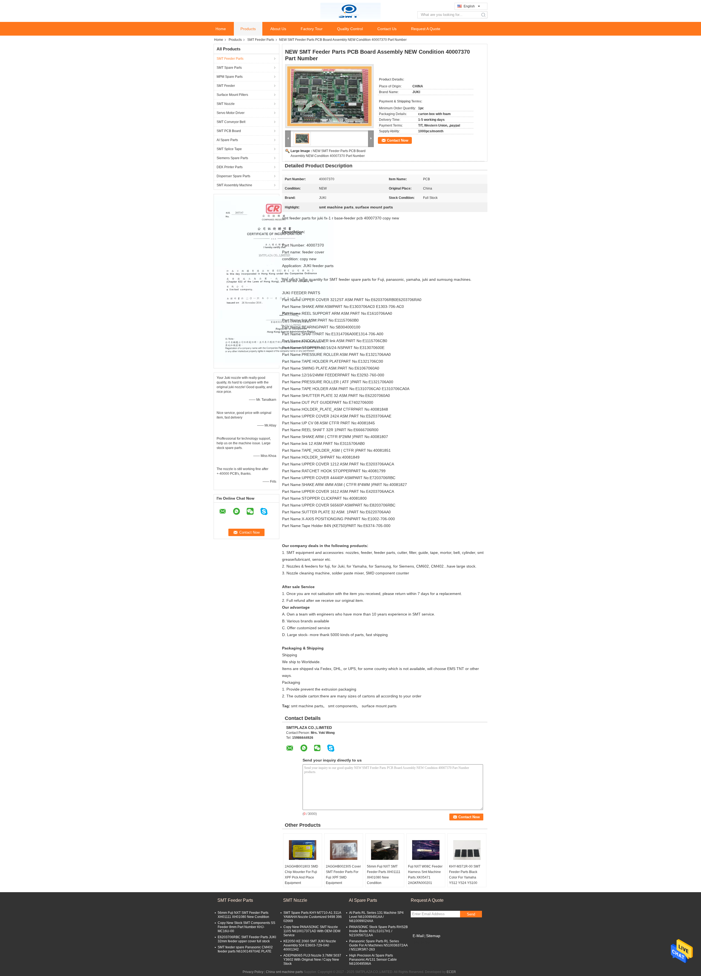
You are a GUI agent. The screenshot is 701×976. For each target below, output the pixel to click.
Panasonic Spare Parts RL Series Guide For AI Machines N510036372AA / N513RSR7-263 (378, 945)
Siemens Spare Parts (232, 158)
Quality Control (350, 29)
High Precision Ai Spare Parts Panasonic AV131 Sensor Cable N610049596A (373, 960)
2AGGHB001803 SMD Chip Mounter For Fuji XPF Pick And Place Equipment (301, 875)
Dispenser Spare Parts (233, 176)
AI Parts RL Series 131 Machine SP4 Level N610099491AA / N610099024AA (376, 917)
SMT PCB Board (229, 131)
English (469, 6)
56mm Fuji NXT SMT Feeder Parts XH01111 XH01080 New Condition (383, 875)
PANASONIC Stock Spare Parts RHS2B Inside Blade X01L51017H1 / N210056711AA (378, 931)
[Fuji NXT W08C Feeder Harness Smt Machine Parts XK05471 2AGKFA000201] (426, 850)
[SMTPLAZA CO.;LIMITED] (350, 11)
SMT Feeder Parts (260, 40)
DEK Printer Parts (230, 167)
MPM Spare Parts (230, 77)
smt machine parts (307, 706)
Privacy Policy (253, 972)
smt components (342, 706)
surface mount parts (379, 706)
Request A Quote (425, 29)
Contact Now (397, 140)
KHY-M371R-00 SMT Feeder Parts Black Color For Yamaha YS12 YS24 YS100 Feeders (464, 877)
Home (221, 29)
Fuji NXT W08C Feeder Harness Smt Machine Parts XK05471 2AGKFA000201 (425, 875)
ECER (451, 972)
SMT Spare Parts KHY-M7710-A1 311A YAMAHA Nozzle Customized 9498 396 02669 (312, 917)
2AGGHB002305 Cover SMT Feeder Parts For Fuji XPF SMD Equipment (343, 875)
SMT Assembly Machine (234, 185)
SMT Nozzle (226, 104)
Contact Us (387, 29)
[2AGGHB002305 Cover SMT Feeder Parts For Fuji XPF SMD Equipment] (343, 850)
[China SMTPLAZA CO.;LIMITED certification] (274, 280)
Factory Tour (312, 29)
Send (471, 914)
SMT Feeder (226, 86)
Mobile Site (422, 942)
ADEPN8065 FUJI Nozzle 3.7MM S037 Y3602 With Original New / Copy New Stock (312, 960)
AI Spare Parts (227, 140)
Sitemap (433, 936)
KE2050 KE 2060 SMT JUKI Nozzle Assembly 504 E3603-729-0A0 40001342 (309, 945)
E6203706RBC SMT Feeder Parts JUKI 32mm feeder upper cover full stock (247, 939)
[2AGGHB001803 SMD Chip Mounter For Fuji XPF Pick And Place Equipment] (302, 850)
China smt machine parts (284, 972)
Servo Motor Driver (231, 113)
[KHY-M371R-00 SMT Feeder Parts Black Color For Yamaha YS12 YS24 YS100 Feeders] (467, 850)
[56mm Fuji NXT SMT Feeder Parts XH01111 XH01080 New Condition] (385, 850)
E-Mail (418, 936)
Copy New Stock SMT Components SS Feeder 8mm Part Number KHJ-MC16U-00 (246, 927)
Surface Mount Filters (232, 95)
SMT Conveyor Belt (231, 122)
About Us (278, 29)
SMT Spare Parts (229, 68)
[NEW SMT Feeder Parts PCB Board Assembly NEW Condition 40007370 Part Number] (329, 96)
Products (248, 29)
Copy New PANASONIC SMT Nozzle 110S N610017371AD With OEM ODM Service (311, 931)
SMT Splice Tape (229, 149)
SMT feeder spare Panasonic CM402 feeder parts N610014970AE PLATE (245, 949)
